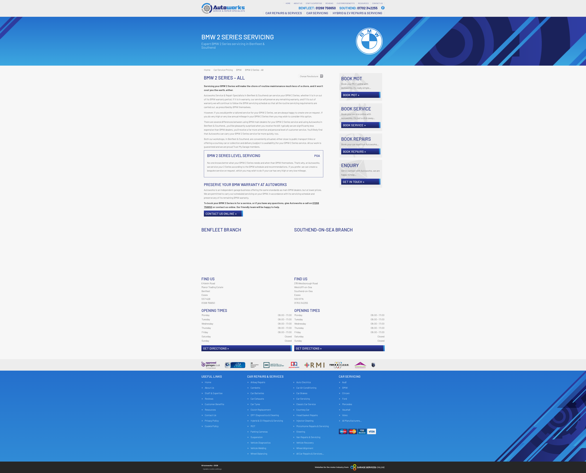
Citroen (346, 393)
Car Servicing (317, 12)
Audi (344, 382)
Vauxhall (346, 409)
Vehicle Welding (258, 448)
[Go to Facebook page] (383, 7)
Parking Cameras (259, 431)
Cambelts (255, 387)
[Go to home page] (223, 8)
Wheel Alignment (304, 448)
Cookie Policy (212, 426)
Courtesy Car (302, 409)
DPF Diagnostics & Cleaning (265, 415)
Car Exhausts (257, 398)
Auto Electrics (303, 382)
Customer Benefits (346, 3)
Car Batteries (257, 393)
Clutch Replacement (261, 409)
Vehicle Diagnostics (261, 442)
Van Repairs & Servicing (308, 437)
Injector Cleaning (304, 420)
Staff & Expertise (314, 3)
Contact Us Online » (221, 213)
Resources (363, 3)
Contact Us (377, 3)
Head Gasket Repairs (307, 415)
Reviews (329, 3)
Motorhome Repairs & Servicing (312, 426)
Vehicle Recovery (305, 442)
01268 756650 (317, 8)
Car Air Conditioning (306, 387)
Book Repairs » (354, 151)
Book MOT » (351, 95)
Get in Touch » (353, 182)
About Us (298, 3)
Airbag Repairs (258, 382)
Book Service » (354, 125)
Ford (344, 398)
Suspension (257, 437)
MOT (253, 426)
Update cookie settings (212, 469)
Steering (300, 431)
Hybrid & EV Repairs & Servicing (357, 12)
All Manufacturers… (352, 420)
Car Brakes (301, 393)
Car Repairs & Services (284, 12)
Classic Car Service (306, 404)
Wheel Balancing (259, 453)
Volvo (345, 415)
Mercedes (347, 404)
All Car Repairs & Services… (310, 453)
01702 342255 (358, 8)
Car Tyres (255, 404)
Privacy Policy (212, 420)
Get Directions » (216, 348)
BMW (345, 387)
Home (288, 3)
